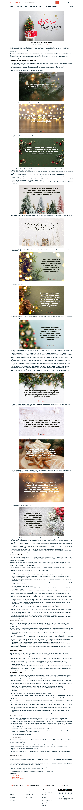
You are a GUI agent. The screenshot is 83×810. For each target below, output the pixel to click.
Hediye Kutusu (12, 802)
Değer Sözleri (44, 805)
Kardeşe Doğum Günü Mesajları (47, 800)
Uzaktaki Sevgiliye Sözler (46, 802)
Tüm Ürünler (41, 6)
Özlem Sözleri (44, 794)
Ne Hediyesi (26, 6)
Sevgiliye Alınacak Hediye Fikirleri (47, 792)
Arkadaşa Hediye (12, 800)
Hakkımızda (28, 791)
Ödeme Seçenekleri (29, 797)
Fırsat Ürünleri (48, 6)
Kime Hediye (19, 6)
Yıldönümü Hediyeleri (13, 792)
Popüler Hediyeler (33, 6)
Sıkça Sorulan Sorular (29, 794)
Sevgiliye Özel (12, 6)
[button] (71, 6)
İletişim (27, 792)
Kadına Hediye (12, 797)
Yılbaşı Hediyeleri (46, 44)
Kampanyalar (55, 6)
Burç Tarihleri (44, 797)
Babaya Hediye (12, 791)
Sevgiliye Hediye (12, 794)
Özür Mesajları (44, 803)
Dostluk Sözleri (44, 791)
